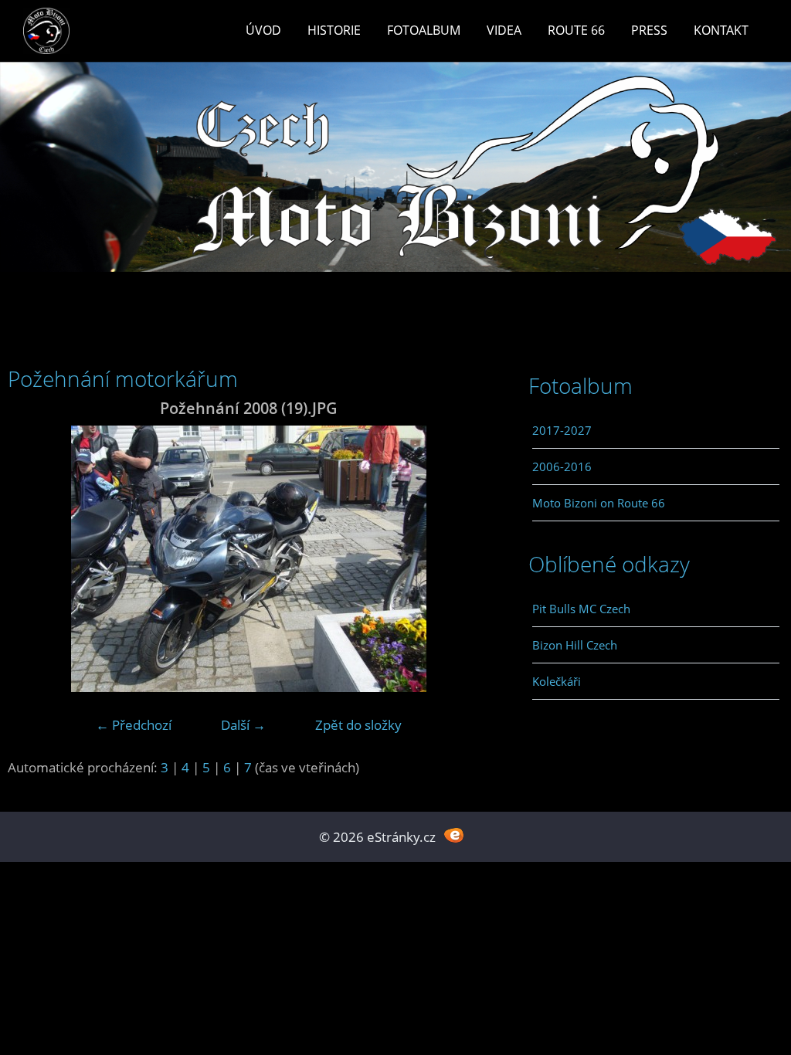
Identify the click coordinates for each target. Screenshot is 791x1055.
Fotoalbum (423, 30)
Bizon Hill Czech (574, 645)
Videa (504, 30)
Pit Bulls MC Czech (581, 608)
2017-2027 (562, 430)
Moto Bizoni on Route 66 (598, 503)
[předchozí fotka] (32, 559)
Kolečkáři (556, 681)
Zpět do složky (358, 725)
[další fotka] (464, 559)
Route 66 (576, 30)
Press (649, 30)
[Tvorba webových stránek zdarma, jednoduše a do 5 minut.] (453, 835)
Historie (334, 30)
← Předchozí (133, 725)
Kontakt (721, 30)
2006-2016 (562, 466)
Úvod (263, 30)
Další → (243, 725)
